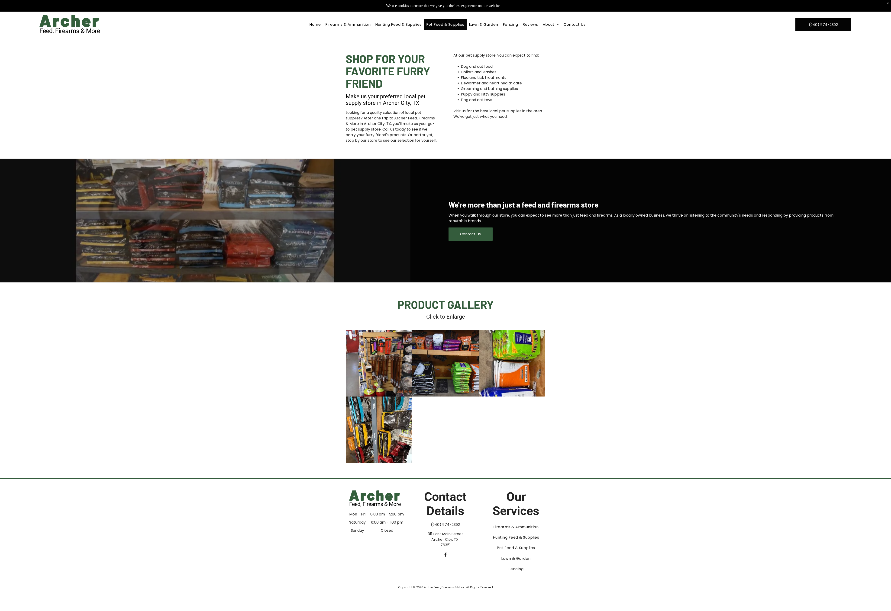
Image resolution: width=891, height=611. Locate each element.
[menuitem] (315, 24)
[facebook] (445, 555)
